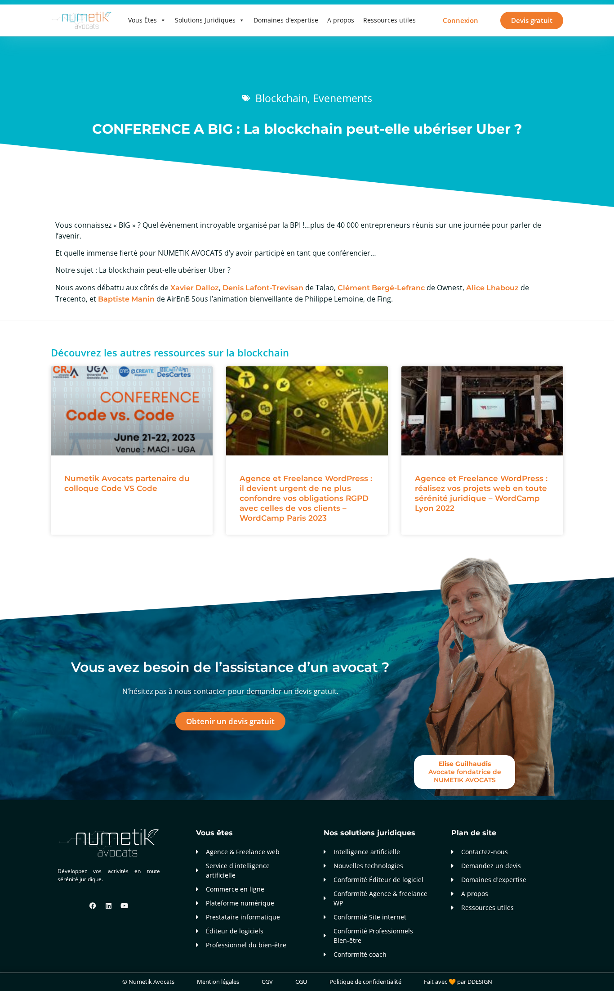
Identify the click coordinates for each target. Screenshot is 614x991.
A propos (340, 20)
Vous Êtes (142, 20)
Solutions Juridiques (205, 20)
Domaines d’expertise (286, 20)
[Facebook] (93, 906)
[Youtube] (124, 906)
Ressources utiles (389, 20)
